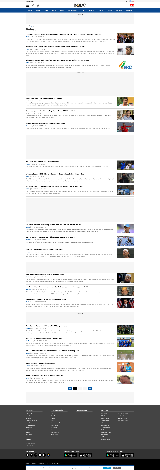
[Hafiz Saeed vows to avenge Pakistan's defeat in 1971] (125, 278)
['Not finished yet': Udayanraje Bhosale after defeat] (125, 102)
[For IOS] (127, 455)
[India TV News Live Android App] (70, 455)
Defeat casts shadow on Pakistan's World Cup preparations (47, 326)
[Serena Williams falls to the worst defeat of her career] (125, 127)
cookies (98, 468)
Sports (62, 10)
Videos (38, 10)
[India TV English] (80, 5)
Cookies (41, 468)
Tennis (28, 125)
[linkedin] (44, 455)
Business (119, 10)
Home (30, 10)
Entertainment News (56, 422)
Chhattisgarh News (106, 432)
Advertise (28, 418)
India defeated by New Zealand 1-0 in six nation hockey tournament (50, 237)
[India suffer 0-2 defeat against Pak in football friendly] (125, 342)
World (54, 10)
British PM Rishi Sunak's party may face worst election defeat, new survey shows (55, 46)
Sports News (54, 425)
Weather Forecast (30, 443)
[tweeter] (31, 455)
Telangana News (122, 418)
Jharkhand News (105, 420)
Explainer (129, 10)
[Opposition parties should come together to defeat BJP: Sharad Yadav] (125, 115)
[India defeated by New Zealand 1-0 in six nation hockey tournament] (125, 241)
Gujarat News (104, 434)
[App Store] (85, 455)
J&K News (103, 436)
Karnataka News (105, 439)
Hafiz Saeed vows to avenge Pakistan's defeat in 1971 (45, 274)
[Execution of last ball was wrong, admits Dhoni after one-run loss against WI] (125, 228)
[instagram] (36, 455)
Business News (55, 432)
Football (28, 164)
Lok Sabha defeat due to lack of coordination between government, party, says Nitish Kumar (59, 287)
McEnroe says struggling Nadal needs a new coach (44, 249)
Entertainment (73, 10)
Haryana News (105, 418)
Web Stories (29, 434)
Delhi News (104, 415)
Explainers (53, 429)
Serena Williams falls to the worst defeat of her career (45, 123)
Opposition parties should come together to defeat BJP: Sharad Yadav (51, 111)
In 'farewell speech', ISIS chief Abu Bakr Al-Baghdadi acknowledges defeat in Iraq (55, 174)
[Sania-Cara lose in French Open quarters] (125, 367)
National (28, 289)
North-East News (105, 425)
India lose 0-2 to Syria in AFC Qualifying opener (43, 161)
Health (110, 10)
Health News (54, 434)
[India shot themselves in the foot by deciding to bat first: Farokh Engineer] (125, 355)
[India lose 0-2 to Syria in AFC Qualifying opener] (125, 165)
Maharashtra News (123, 413)
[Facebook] (27, 455)
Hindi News (29, 427)
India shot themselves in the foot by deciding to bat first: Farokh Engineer (52, 351)
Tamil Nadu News (105, 427)
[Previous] (70, 388)
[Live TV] (132, 5)
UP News (103, 429)
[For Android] (112, 455)
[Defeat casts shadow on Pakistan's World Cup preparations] (125, 330)
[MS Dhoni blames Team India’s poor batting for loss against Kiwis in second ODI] (125, 190)
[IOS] (126, 1)
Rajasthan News (122, 415)
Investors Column (30, 425)
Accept (107, 468)
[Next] (90, 388)
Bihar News (104, 413)
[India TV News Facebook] (130, 1)
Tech (83, 10)
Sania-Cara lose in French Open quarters (40, 363)
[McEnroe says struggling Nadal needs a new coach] (125, 253)
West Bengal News (123, 420)
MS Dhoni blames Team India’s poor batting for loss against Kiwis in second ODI (54, 186)
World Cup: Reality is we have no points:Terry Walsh (45, 375)
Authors (28, 432)
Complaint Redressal (31, 420)
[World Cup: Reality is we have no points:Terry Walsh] (125, 379)
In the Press (29, 422)
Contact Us (29, 413)
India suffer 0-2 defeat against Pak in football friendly (45, 338)
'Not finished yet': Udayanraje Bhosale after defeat (44, 98)
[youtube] (40, 455)
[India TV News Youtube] (133, 1)
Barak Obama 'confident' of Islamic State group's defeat (46, 299)
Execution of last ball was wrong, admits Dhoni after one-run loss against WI (53, 225)
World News (54, 415)
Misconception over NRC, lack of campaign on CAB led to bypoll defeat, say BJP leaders (57, 60)
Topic (31, 26)
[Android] (128, 1)
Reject (117, 468)
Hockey (28, 239)
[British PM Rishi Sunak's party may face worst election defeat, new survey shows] (125, 50)
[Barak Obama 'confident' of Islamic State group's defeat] (125, 303)
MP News (103, 422)
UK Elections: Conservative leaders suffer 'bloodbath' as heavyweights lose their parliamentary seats (64, 34)
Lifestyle (100, 10)
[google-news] (48, 455)
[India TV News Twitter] (132, 1)
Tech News (54, 427)
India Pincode (29, 445)
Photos (91, 10)
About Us (28, 415)
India (46, 10)
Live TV (28, 429)
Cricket (28, 189)
